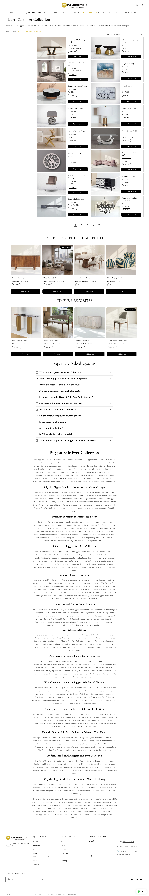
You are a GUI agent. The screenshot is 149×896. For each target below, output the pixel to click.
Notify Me (64, 291)
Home (7, 32)
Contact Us (37, 865)
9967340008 (128, 841)
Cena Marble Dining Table (76, 41)
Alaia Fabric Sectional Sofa (131, 154)
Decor (63, 857)
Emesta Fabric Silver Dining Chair (76, 176)
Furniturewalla (15, 895)
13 (99, 225)
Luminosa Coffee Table (77, 86)
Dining (63, 849)
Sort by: (109, 34)
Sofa (62, 842)
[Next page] (105, 225)
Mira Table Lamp (129, 108)
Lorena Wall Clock (76, 154)
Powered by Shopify (26, 895)
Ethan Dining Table (130, 131)
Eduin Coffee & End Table (130, 41)
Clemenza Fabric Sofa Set (77, 63)
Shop (14, 32)
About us (36, 845)
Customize (37, 849)
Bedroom (64, 853)
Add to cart (77, 57)
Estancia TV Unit (129, 176)
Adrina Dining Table (76, 131)
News (35, 861)
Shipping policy (49, 895)
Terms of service (61, 895)
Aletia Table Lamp (76, 108)
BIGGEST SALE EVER (41, 857)
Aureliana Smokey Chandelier (129, 199)
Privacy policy (38, 895)
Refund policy (72, 895)
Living (63, 845)
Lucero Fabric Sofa (76, 199)
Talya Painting (128, 63)
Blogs (35, 853)
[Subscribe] (42, 879)
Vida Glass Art (128, 86)
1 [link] (75, 225)
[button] (7, 5)
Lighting (64, 861)
